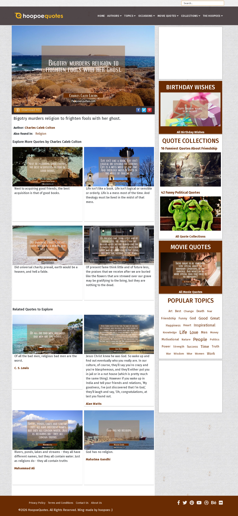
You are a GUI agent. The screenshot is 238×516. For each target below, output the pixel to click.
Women (199, 353)
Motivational (170, 339)
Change (189, 311)
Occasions (145, 15)
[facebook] (178, 502)
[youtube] (199, 502)
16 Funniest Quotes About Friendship (189, 148)
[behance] (213, 502)
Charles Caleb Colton (40, 127)
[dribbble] (206, 502)
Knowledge (170, 332)
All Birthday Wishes (190, 132)
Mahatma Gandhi (98, 459)
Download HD (31, 110)
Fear (209, 311)
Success (192, 346)
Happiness (173, 325)
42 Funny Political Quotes (180, 192)
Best (178, 311)
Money (214, 332)
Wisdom (179, 353)
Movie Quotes (166, 15)
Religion (40, 133)
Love (194, 332)
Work (211, 354)
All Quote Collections (190, 236)
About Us (96, 502)
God (193, 318)
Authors (113, 15)
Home (101, 15)
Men (204, 332)
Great (215, 318)
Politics (214, 339)
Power (166, 346)
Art (170, 311)
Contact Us (82, 502)
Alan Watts (94, 404)
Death (200, 311)
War (168, 353)
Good (203, 318)
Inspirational (204, 325)
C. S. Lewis (21, 368)
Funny (182, 318)
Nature (186, 339)
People (200, 339)
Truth (215, 346)
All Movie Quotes (190, 292)
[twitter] (185, 502)
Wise (189, 353)
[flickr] (221, 502)
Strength (178, 346)
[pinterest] (192, 502)
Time (204, 346)
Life (183, 332)
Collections (189, 15)
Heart (187, 325)
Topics (128, 15)
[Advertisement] (190, 53)
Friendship (168, 318)
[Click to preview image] (83, 65)
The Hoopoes (211, 15)
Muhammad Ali (24, 468)
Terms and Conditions (60, 502)
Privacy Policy (37, 502)
